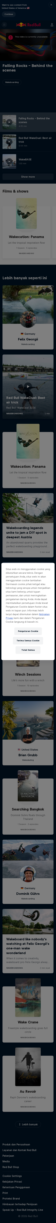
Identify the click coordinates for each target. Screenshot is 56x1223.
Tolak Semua (28, 650)
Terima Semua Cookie (28, 640)
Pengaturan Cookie (28, 631)
